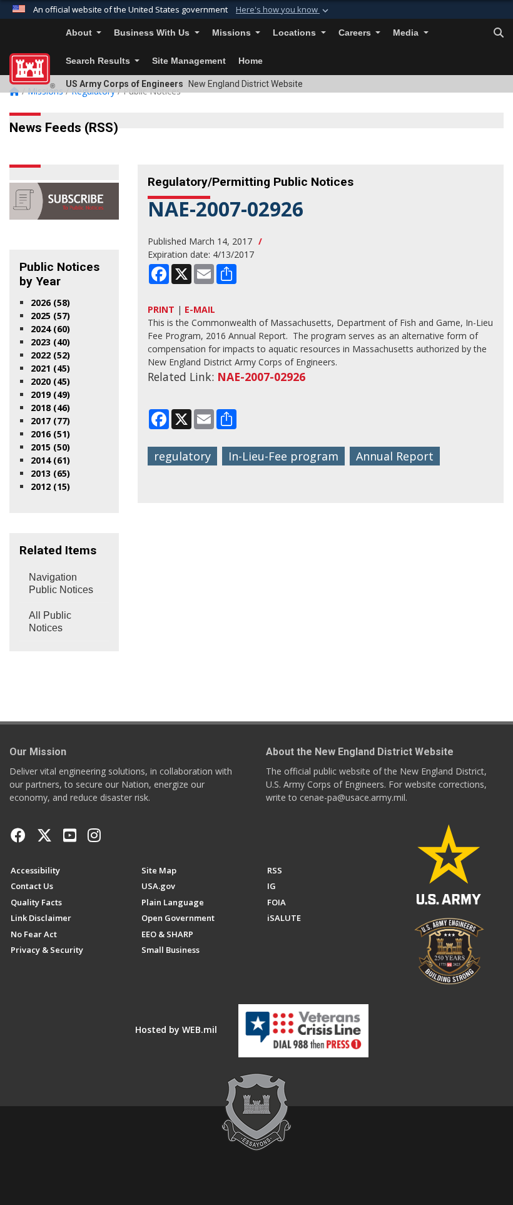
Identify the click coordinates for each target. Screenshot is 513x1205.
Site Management (189, 61)
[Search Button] (499, 33)
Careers (355, 33)
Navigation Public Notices (61, 583)
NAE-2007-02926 (261, 376)
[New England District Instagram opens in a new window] (94, 835)
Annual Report (395, 456)
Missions (232, 33)
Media (407, 33)
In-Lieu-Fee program (283, 456)
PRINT (161, 309)
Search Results (99, 61)
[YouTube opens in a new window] (69, 835)
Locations (295, 33)
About (80, 33)
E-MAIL (200, 309)
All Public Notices (50, 621)
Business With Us (153, 33)
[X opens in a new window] (44, 835)
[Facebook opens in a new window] (18, 835)
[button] (283, 10)
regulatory (182, 456)
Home (250, 61)
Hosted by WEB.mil (176, 1029)
